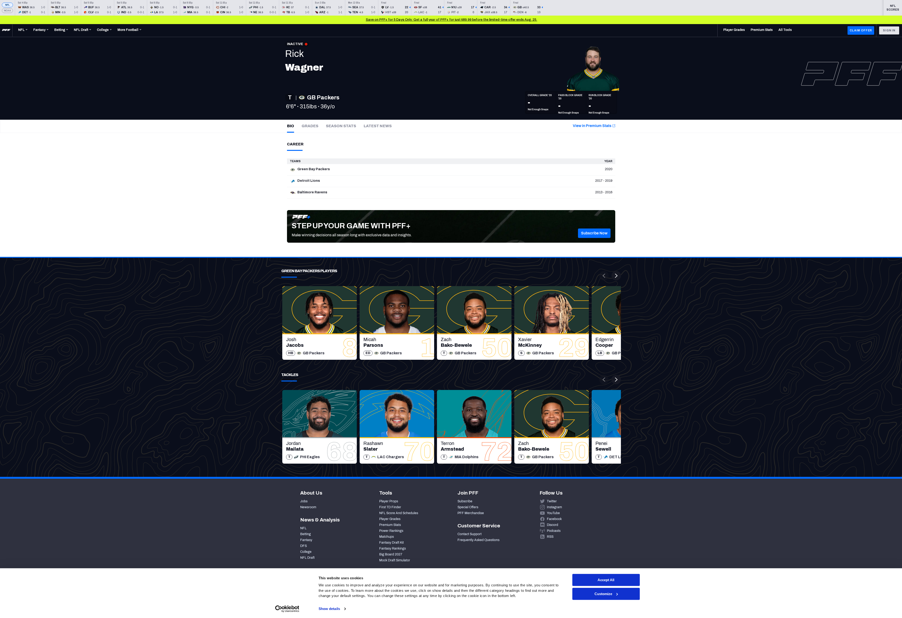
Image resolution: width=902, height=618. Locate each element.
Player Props (388, 501)
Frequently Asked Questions (478, 540)
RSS (550, 536)
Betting (305, 534)
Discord (552, 525)
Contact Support (469, 534)
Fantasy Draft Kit (391, 542)
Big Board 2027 (390, 554)
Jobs (304, 501)
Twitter (552, 501)
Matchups (386, 536)
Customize (603, 594)
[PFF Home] (6, 30)
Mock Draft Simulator (394, 560)
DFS (303, 546)
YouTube (553, 513)
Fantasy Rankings (392, 548)
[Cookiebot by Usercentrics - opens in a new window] (287, 608)
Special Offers (467, 507)
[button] (594, 233)
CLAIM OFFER (861, 30)
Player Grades (389, 519)
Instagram (554, 507)
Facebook (554, 519)
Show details (329, 609)
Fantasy (306, 540)
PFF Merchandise (470, 513)
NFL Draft (307, 557)
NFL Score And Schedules (398, 513)
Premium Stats (390, 525)
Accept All (606, 580)
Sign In (889, 30)
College (306, 552)
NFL (7, 5)
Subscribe (464, 501)
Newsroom (308, 507)
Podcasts (554, 531)
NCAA (7, 10)
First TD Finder (390, 507)
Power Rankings (391, 531)
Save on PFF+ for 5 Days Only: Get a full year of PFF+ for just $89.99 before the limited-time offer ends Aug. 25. (451, 19)
